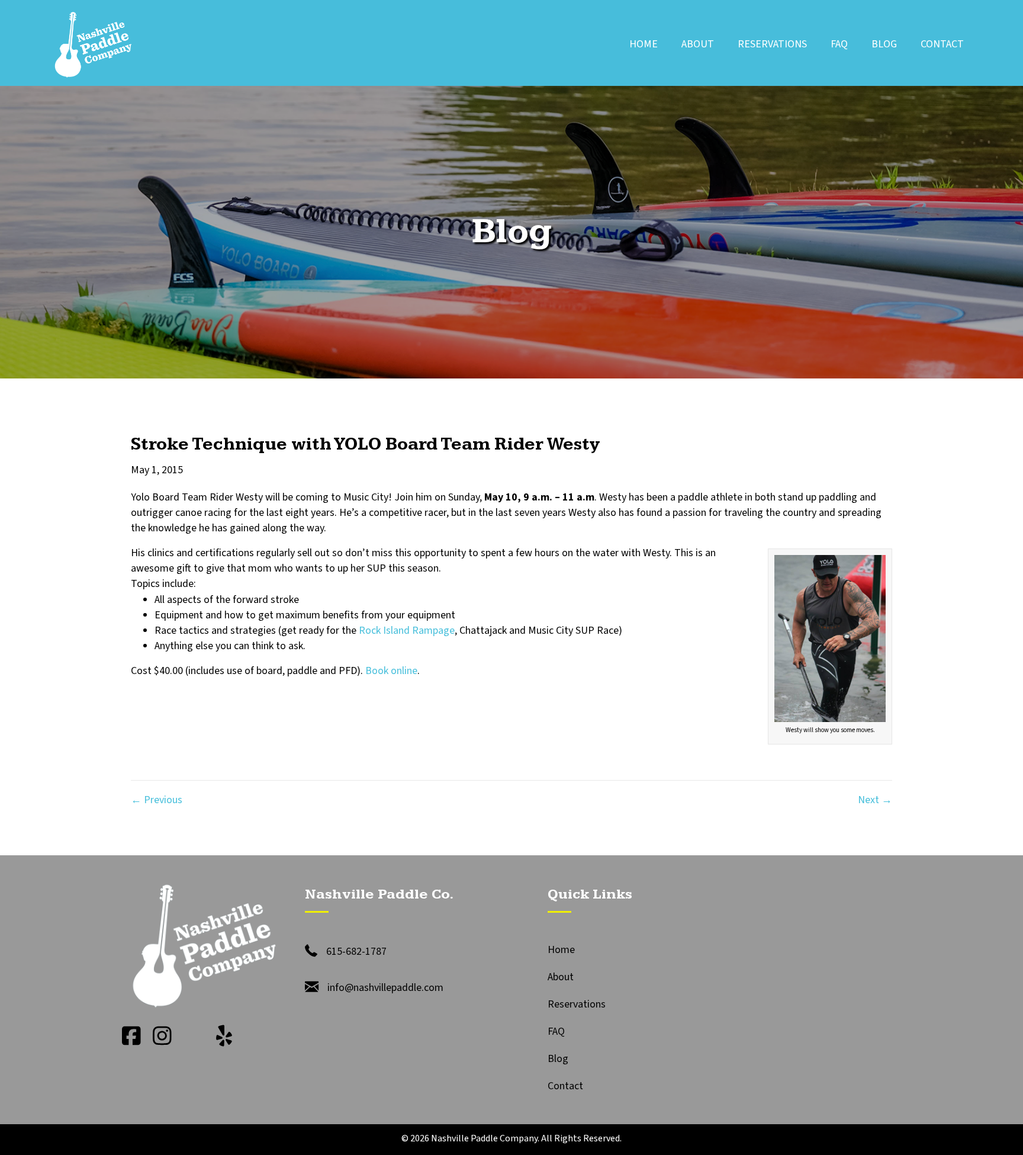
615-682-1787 (356, 951)
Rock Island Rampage (407, 630)
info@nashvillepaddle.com (385, 987)
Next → (875, 800)
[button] (131, 1036)
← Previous (156, 800)
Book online (391, 670)
